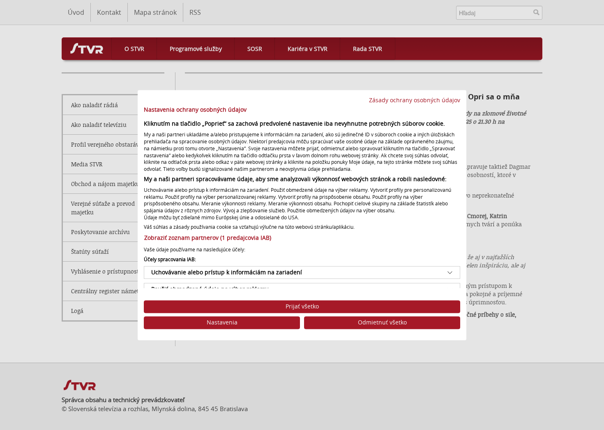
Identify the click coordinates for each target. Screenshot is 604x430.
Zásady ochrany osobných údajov (414, 100)
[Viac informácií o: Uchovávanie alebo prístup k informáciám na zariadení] (450, 273)
